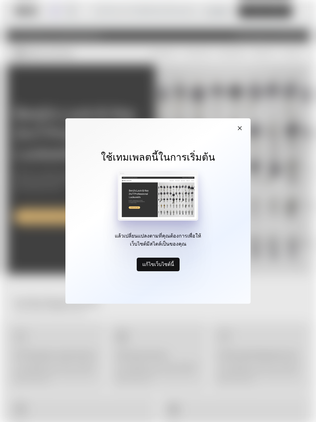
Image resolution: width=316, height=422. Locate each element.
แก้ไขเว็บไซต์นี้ (158, 264)
